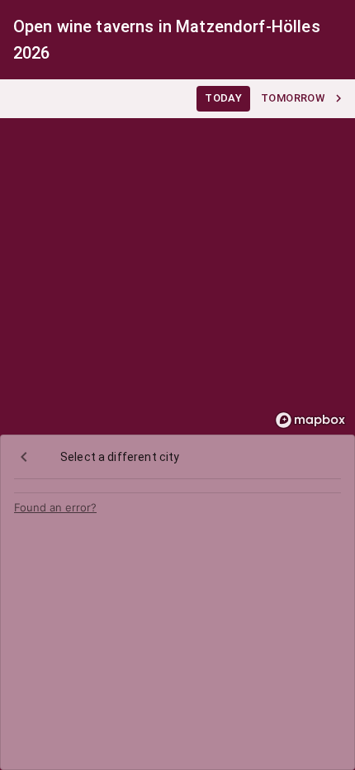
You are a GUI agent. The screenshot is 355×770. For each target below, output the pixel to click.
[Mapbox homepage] (310, 420)
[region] (177, 257)
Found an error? (55, 507)
